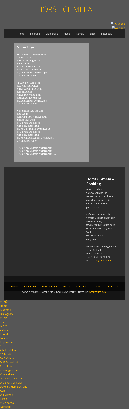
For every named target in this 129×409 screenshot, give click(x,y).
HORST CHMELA (64, 9)
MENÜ (4, 302)
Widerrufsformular (11, 382)
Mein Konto (7, 403)
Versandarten (8, 374)
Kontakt (4, 334)
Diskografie (7, 314)
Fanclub (4, 338)
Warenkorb (7, 394)
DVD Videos (7, 358)
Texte (3, 322)
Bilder (3, 326)
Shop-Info (6, 366)
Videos (4, 330)
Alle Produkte (8, 350)
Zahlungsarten (9, 370)
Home (3, 305)
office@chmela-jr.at (102, 260)
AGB (2, 390)
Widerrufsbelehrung (12, 378)
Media (3, 318)
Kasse (3, 398)
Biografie (5, 310)
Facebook (5, 407)
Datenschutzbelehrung (13, 386)
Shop (3, 346)
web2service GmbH (98, 292)
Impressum (6, 342)
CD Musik (5, 354)
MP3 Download (9, 362)
